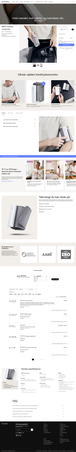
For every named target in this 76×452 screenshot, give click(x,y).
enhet (22, 294)
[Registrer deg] (32, 430)
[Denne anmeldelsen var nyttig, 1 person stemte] (64, 343)
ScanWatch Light (63, 429)
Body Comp (46, 429)
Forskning (61, 442)
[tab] (34, 65)
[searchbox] (12, 289)
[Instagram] (18, 432)
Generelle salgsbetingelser (48, 442)
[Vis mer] (59, 447)
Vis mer (39, 294)
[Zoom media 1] (38, 44)
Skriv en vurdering (55, 279)
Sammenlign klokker (63, 432)
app (36, 294)
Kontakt (60, 450)
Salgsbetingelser (44, 450)
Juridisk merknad (55, 450)
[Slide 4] (67, 49)
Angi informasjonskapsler (70, 450)
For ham (61, 434)
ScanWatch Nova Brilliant (64, 426)
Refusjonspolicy (64, 450)
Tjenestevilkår (50, 450)
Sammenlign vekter (47, 432)
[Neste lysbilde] (73, 175)
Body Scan (45, 426)
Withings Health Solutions (64, 439)
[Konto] (71, 2)
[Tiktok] (21, 432)
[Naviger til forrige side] (30, 359)
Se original (22, 307)
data (33, 294)
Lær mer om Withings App (62, 391)
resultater (11, 294)
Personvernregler (38, 450)
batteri (26, 294)
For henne (61, 435)
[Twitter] (23, 432)
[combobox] (23, 289)
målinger (29, 294)
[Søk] (68, 2)
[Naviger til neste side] (45, 359)
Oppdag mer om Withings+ (7, 181)
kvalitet (15, 294)
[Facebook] (16, 432)
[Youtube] (20, 432)
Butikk (45, 439)
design (19, 294)
